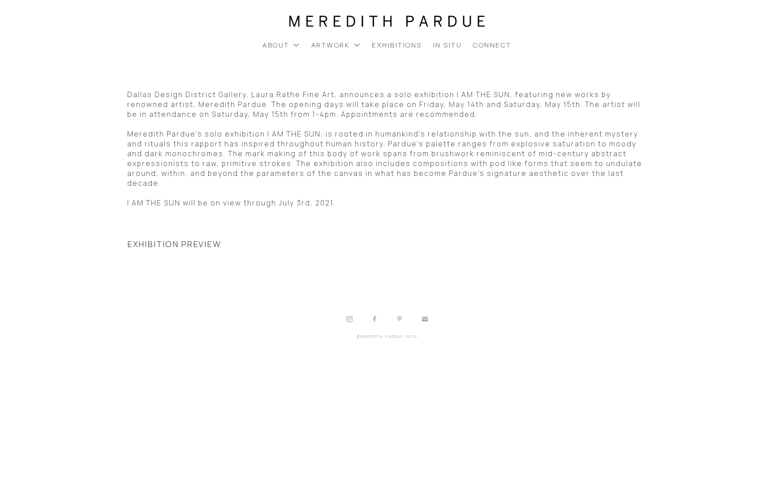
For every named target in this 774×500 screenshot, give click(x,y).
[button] (281, 45)
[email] (424, 319)
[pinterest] (399, 319)
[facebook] (374, 319)
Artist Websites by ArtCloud (414, 359)
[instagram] (349, 319)
